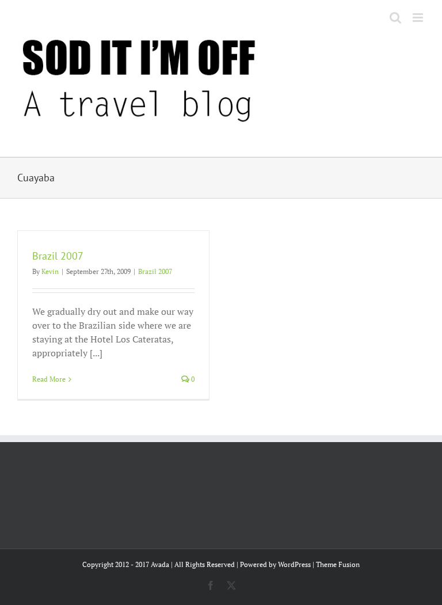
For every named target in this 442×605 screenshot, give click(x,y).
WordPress (294, 564)
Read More (49, 379)
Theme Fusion (338, 564)
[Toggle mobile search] (395, 18)
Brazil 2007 (57, 255)
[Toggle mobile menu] (419, 18)
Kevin (50, 271)
